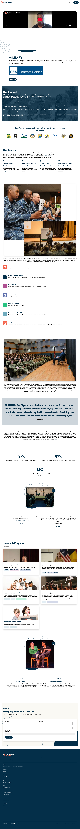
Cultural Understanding (21, 599)
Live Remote (5, 803)
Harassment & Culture (14, 569)
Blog (57, 823)
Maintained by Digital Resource (72, 823)
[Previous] (74, 157)
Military (6, 569)
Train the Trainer (13, 627)
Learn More (5, 171)
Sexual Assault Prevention (25, 569)
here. (55, 439)
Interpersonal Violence (7, 789)
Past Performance (13, 79)
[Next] (76, 157)
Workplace (7, 599)
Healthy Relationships (6, 787)
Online (4, 805)
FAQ (59, 823)
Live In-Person (5, 801)
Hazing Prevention (6, 785)
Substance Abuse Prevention (7, 792)
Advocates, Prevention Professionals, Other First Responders (13, 766)
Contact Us (76, 2)
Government (5, 769)
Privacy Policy (63, 823)
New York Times (58, 520)
